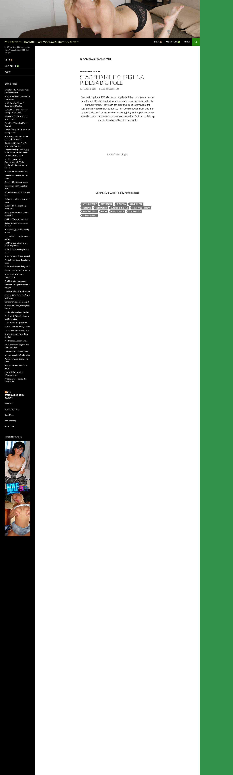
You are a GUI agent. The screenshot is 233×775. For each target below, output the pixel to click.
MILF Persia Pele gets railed (16, 323)
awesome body (90, 204)
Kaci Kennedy (10, 420)
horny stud (101, 208)
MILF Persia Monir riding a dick (17, 266)
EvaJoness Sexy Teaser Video (16, 351)
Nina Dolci (9, 403)
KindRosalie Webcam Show (16, 341)
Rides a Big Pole (90, 212)
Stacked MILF (135, 212)
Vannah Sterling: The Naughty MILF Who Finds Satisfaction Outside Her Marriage (17, 152)
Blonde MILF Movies (90, 71)
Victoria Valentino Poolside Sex (17, 355)
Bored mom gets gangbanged (17, 302)
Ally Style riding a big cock (15, 281)
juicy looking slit (119, 208)
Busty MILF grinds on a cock (16, 182)
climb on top (136, 204)
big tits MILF (106, 204)
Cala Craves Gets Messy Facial (17, 330)
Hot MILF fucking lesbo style (16, 219)
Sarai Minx (9, 415)
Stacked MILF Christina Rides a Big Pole (112, 80)
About (187, 42)
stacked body (117, 212)
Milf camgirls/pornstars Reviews (14, 395)
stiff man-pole (90, 215)
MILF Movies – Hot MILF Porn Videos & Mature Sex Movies (42, 42)
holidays (87, 208)
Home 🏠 (158, 42)
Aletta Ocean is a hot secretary (17, 270)
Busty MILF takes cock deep (16, 171)
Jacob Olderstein (110, 89)
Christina (121, 204)
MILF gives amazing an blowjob (17, 256)
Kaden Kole (9, 426)
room (104, 212)
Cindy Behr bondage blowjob (17, 312)
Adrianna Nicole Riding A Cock (17, 326)
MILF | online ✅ (173, 42)
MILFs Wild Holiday (141, 208)
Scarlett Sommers (12, 409)
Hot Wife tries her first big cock (17, 291)
